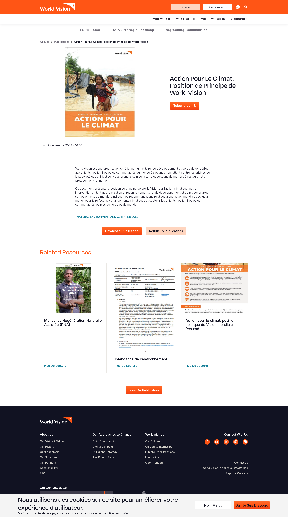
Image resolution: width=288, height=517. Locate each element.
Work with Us (154, 434)
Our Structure (48, 457)
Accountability (49, 468)
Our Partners (48, 462)
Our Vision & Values (52, 441)
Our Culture (152, 441)
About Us (46, 434)
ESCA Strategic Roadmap (132, 30)
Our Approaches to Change (112, 434)
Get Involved (217, 7)
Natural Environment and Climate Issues (107, 216)
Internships (152, 457)
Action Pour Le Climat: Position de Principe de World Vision (111, 41)
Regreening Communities (186, 30)
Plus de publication (144, 390)
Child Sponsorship (104, 441)
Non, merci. (213, 505)
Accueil (45, 41)
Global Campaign (103, 446)
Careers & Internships (158, 446)
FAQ (42, 473)
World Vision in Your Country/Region (225, 468)
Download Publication (121, 231)
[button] (246, 7)
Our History (47, 446)
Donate (185, 7)
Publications (61, 41)
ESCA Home (90, 30)
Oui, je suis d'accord (252, 505)
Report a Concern (237, 473)
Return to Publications (166, 231)
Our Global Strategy (105, 452)
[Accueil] (53, 7)
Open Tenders (154, 462)
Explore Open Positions (160, 452)
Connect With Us (236, 434)
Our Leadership (50, 452)
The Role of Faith (103, 457)
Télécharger (182, 106)
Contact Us (241, 462)
